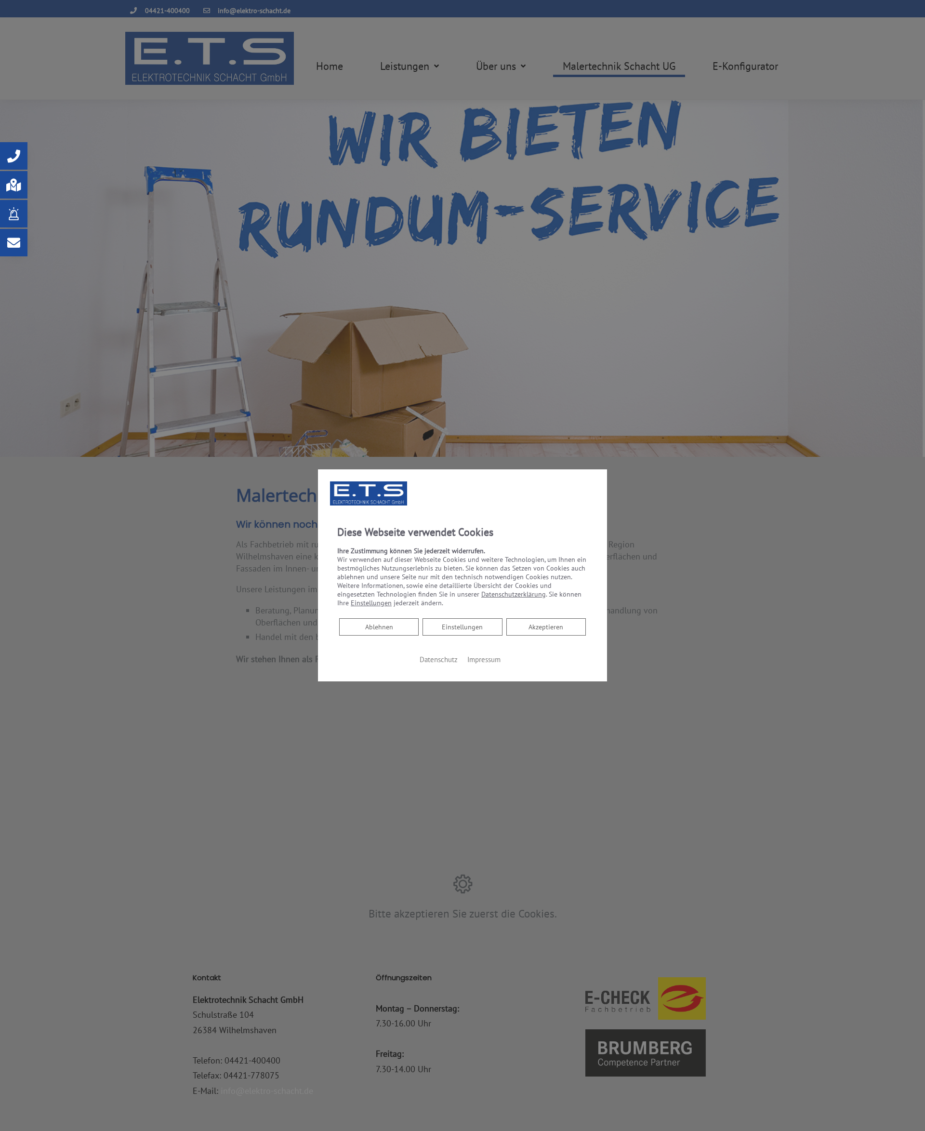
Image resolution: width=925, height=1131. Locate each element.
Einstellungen (462, 627)
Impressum (484, 659)
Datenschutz (439, 659)
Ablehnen (379, 626)
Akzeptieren (546, 627)
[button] (13, 156)
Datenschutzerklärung (513, 594)
